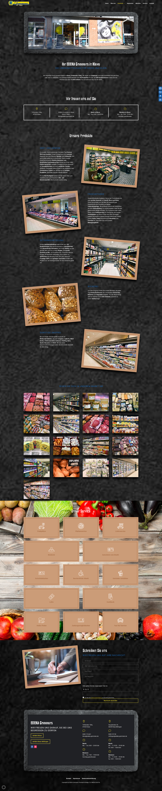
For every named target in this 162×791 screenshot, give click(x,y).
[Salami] (125, 454)
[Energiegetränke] (37, 476)
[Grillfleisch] (96, 432)
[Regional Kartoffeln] (66, 476)
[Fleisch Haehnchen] (66, 454)
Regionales (130, 3)
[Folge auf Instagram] (160, 99)
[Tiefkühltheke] (125, 476)
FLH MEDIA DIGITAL (94, 782)
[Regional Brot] (37, 454)
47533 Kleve (37, 114)
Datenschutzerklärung (96, 697)
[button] (3, 787)
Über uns (113, 3)
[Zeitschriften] (37, 498)
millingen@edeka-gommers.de (117, 736)
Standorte (120, 3)
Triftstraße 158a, (37, 112)
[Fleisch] (37, 411)
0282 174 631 (87, 734)
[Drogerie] (66, 432)
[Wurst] (37, 432)
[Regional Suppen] (96, 411)
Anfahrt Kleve (37, 735)
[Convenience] (96, 454)
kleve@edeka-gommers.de (66, 116)
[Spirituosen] (66, 411)
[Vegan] (125, 432)
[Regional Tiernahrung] (96, 476)
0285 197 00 (112, 734)
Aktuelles (138, 3)
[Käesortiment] (125, 411)
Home (107, 3)
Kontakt (152, 3)
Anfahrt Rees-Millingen (40, 741)
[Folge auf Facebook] (160, 96)
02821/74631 (66, 114)
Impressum (76, 778)
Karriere (145, 3)
